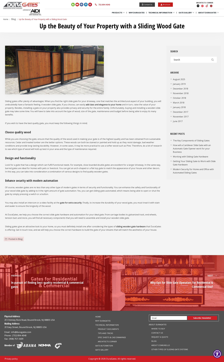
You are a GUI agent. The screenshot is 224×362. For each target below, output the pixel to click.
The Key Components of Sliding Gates (191, 140)
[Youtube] (77, 4)
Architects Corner (107, 341)
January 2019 (179, 84)
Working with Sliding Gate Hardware (190, 156)
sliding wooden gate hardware (131, 226)
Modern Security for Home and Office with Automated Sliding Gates (193, 171)
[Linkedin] (86, 4)
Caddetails (202, 6)
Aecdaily (207, 6)
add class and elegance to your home (103, 104)
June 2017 (178, 121)
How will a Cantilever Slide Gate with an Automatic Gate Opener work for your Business (192, 148)
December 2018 (180, 88)
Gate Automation (104, 345)
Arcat (211, 6)
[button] (147, 4)
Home (98, 316)
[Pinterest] (90, 4)
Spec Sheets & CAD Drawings (112, 337)
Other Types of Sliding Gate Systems (169, 349)
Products (117, 12)
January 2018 (179, 107)
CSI (198, 6)
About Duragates (207, 12)
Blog (20, 239)
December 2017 (180, 112)
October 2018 (179, 98)
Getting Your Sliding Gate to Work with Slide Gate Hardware (194, 163)
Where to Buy (158, 328)
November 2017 (180, 116)
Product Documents (108, 329)
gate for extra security (71, 202)
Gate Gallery (185, 12)
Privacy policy (11, 358)
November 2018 (180, 93)
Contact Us (157, 333)
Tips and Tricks (105, 333)
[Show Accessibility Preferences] (217, 354)
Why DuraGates (137, 12)
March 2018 (178, 102)
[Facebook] (81, 4)
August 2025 (179, 79)
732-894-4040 (104, 4)
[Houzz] (73, 4)
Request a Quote (159, 337)
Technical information (160, 12)
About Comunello (160, 345)
